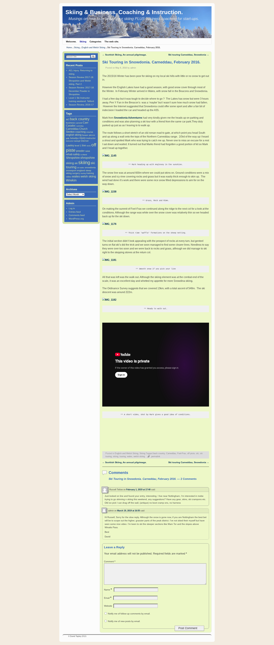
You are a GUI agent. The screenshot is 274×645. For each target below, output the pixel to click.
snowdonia (90, 167)
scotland (83, 155)
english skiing (74, 134)
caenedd (78, 123)
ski (76, 163)
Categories (95, 41)
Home (69, 47)
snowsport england (75, 170)
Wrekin (71, 180)
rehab (69, 154)
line (84, 145)
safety (76, 154)
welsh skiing (88, 176)
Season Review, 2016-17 (81, 104)
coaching (80, 131)
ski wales (80, 168)
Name (108, 589)
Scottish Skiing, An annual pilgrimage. (124, 54)
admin (133, 68)
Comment (109, 561)
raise (87, 151)
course (89, 132)
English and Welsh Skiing (93, 47)
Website (108, 606)
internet (84, 141)
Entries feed (75, 212)
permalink (155, 456)
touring (83, 173)
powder (80, 150)
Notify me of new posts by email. (124, 621)
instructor (91, 138)
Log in (72, 208)
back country (79, 119)
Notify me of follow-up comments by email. (129, 613)
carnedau (80, 126)
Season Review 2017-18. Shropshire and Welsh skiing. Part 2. (81, 80)
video (68, 176)
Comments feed (77, 215)
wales (76, 176)
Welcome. (71, 41)
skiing (84, 162)
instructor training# (73, 141)
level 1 (78, 145)
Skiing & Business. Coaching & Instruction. (124, 12)
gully (67, 138)
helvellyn (74, 138)
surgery (76, 173)
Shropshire (73, 157)
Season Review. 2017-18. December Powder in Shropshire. (81, 91)
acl (67, 119)
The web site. (111, 41)
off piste (191, 453)
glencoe (92, 135)
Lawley (70, 145)
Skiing (83, 41)
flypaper (85, 135)
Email (107, 598)
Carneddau (72, 128)
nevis (89, 146)
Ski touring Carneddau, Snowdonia (188, 54)
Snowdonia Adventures (128, 117)
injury (82, 138)
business (70, 122)
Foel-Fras (181, 453)
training (90, 173)
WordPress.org (76, 218)
